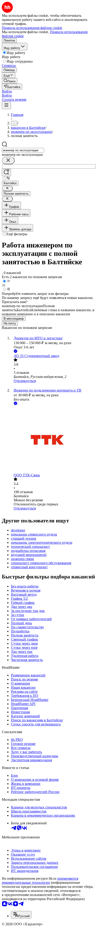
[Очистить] (8, 160)
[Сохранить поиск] (6, 172)
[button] (7, 91)
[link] (9, 81)
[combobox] (23, 150)
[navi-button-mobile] (6, 105)
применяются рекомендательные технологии (40, 880)
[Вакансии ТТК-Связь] (53, 439)
